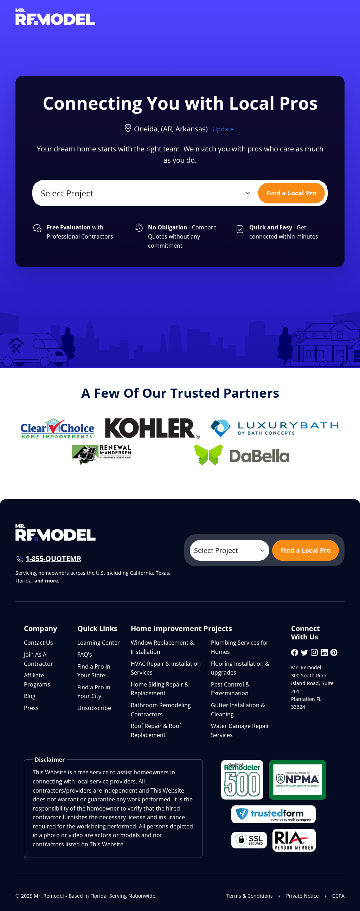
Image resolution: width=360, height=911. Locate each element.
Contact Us (38, 642)
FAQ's (84, 654)
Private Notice (302, 895)
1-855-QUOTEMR (53, 558)
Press (31, 708)
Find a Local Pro (291, 193)
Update (223, 129)
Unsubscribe (94, 708)
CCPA (338, 895)
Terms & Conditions (249, 895)
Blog (30, 696)
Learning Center (98, 642)
